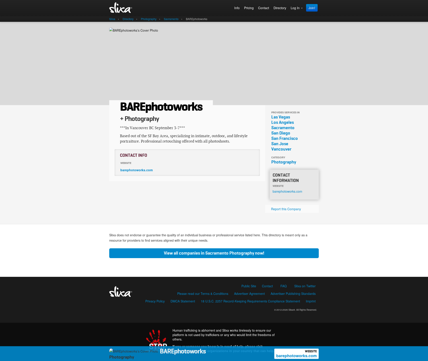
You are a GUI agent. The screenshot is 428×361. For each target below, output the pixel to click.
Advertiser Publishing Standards (293, 293)
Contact (263, 8)
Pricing (249, 8)
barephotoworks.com (296, 354)
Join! (312, 8)
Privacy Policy (155, 301)
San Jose (279, 144)
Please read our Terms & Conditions (202, 293)
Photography (283, 162)
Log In (295, 8)
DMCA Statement (183, 301)
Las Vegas (280, 117)
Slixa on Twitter (305, 286)
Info (237, 8)
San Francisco (284, 138)
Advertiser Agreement (249, 293)
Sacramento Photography (229, 253)
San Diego (280, 133)
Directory (280, 8)
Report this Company (286, 209)
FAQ (283, 286)
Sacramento (282, 128)
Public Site (248, 286)
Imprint (311, 301)
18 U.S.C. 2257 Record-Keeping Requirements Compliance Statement (250, 301)
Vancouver (281, 149)
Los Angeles (282, 122)
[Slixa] (130, 8)
